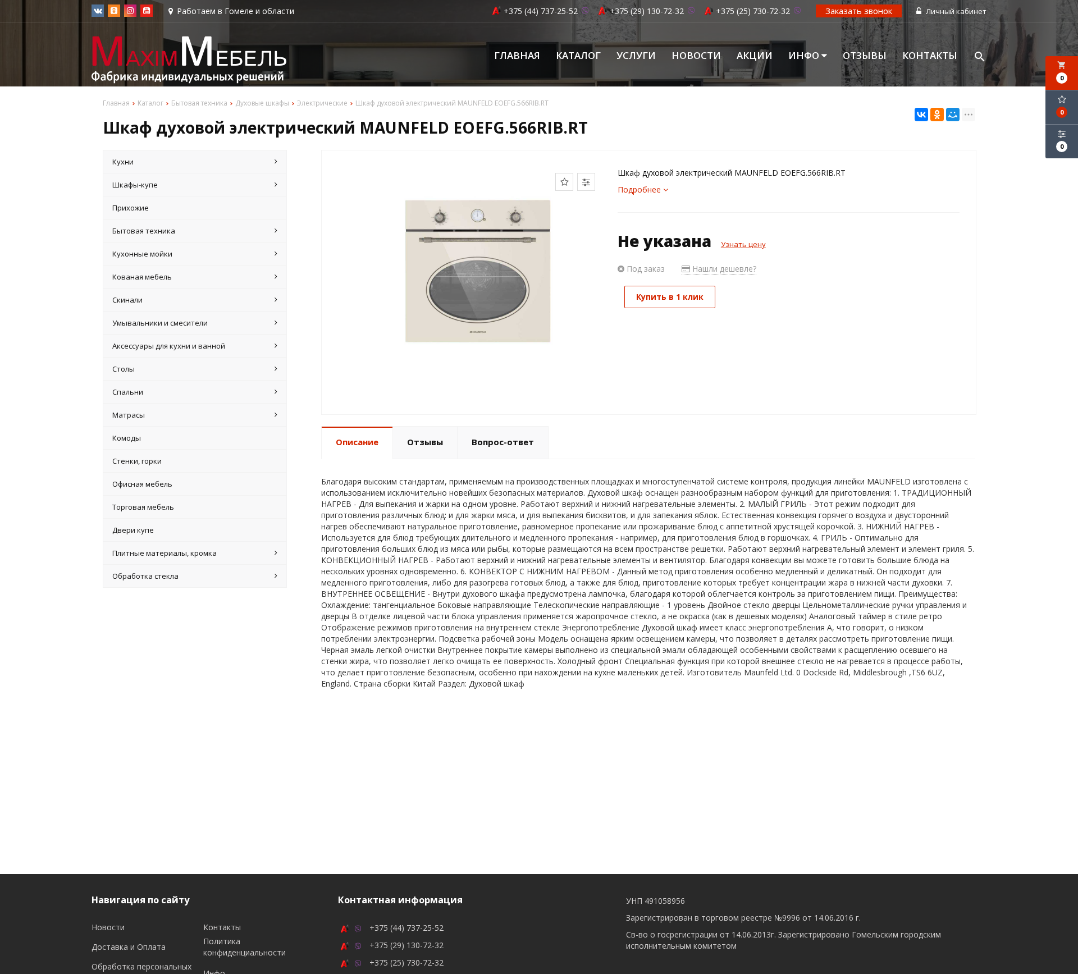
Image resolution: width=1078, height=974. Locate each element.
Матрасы (128, 415)
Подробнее (640, 189)
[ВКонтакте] (921, 114)
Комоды (126, 438)
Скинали (127, 300)
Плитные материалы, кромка (164, 553)
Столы (123, 369)
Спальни (127, 392)
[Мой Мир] (953, 114)
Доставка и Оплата (129, 946)
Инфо (804, 55)
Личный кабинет (955, 11)
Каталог (578, 55)
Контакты (929, 55)
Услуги (636, 55)
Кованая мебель (142, 277)
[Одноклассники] (937, 114)
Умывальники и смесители (160, 323)
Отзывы (865, 55)
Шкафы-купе (135, 185)
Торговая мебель (143, 507)
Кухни (123, 162)
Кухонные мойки (142, 254)
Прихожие (130, 208)
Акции (755, 55)
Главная (517, 55)
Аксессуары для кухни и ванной (168, 346)
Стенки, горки (137, 461)
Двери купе (133, 530)
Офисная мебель (142, 484)
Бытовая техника (143, 231)
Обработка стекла (145, 576)
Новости (696, 55)
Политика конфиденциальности (244, 947)
